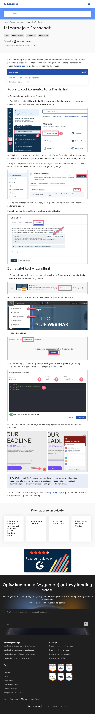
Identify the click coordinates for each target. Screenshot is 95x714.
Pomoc (12, 22)
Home (6, 22)
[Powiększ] (84, 111)
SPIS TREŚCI (13, 72)
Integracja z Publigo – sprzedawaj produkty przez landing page (13, 528)
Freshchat (43, 35)
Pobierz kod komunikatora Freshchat (24, 78)
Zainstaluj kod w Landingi (19, 82)
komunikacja (17, 35)
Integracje (20, 22)
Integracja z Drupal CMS (59, 523)
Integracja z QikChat (36, 523)
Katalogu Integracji (53, 492)
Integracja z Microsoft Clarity (81, 524)
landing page (20, 66)
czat (7, 35)
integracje (31, 35)
